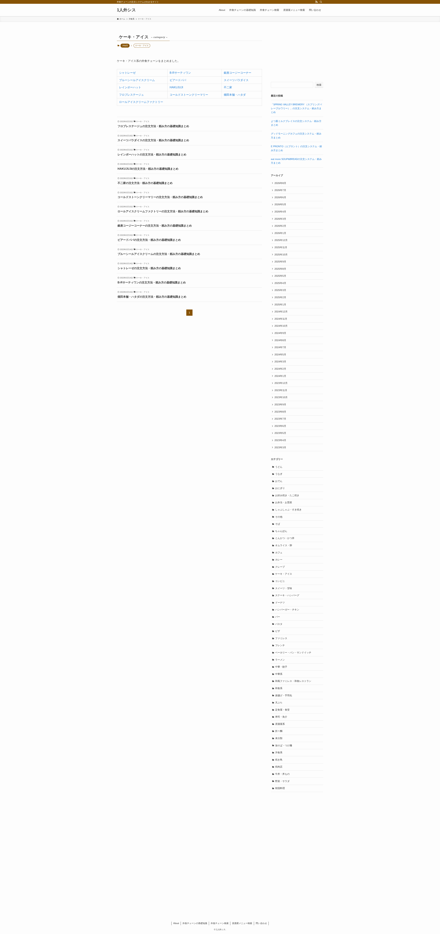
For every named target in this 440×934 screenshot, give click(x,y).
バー (277, 616)
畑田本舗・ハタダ (235, 94)
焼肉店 (278, 766)
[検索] (321, 2)
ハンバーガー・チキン (287, 609)
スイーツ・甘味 (283, 588)
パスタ (278, 624)
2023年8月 (280, 411)
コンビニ (280, 581)
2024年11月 (280, 318)
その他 (278, 516)
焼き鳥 (278, 759)
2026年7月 (280, 190)
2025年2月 (280, 297)
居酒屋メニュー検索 (242, 923)
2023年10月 (281, 397)
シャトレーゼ (127, 72)
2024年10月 (281, 325)
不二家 (228, 87)
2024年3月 (280, 361)
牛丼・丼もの (282, 774)
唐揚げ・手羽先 (283, 695)
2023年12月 (281, 383)
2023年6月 (280, 426)
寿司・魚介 (281, 716)
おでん (278, 481)
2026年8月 (280, 183)
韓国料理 (280, 788)
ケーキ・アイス (283, 573)
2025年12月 (281, 240)
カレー (278, 559)
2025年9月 (280, 261)
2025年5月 (280, 275)
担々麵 (278, 731)
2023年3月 (280, 447)
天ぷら (278, 702)
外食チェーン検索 (220, 923)
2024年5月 (280, 354)
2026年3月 (280, 218)
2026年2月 (280, 225)
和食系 (278, 688)
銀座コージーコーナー (237, 72)
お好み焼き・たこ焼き (287, 495)
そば (277, 523)
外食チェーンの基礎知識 (195, 923)
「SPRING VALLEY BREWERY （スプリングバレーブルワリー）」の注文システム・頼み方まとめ (296, 108)
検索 (319, 84)
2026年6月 (280, 197)
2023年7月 (280, 418)
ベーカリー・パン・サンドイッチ (293, 652)
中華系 (278, 674)
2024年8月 (280, 340)
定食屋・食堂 (282, 709)
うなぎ (278, 473)
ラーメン (280, 659)
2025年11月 (280, 247)
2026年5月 (280, 204)
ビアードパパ (178, 80)
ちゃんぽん (281, 531)
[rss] (316, 2)
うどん (278, 466)
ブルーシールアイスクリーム (137, 80)
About (176, 923)
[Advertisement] (297, 54)
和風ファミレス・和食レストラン (293, 681)
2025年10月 (281, 254)
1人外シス (126, 10)
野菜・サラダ (282, 781)
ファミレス (281, 638)
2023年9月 (280, 404)
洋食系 (125, 45)
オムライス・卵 (283, 545)
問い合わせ (261, 923)
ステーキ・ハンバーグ (287, 595)
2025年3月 (280, 290)
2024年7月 (280, 347)
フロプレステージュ (131, 94)
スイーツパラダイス (236, 80)
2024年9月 (280, 333)
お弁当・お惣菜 (283, 502)
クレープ (280, 566)
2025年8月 (280, 268)
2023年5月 (280, 433)
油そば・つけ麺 (283, 745)
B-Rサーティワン (180, 72)
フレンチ (280, 645)
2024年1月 (280, 376)
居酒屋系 (280, 724)
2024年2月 (280, 368)
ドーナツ (280, 602)
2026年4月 (280, 211)
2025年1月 (280, 304)
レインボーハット (130, 87)
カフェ (278, 552)
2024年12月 (281, 311)
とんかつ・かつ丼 (284, 538)
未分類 (278, 738)
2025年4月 (280, 283)
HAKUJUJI (176, 87)
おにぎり (280, 488)
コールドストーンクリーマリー (189, 94)
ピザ (277, 631)
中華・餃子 (281, 666)
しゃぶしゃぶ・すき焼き (288, 509)
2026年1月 (280, 233)
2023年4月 (280, 440)
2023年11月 (280, 390)
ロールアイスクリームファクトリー (141, 101)
